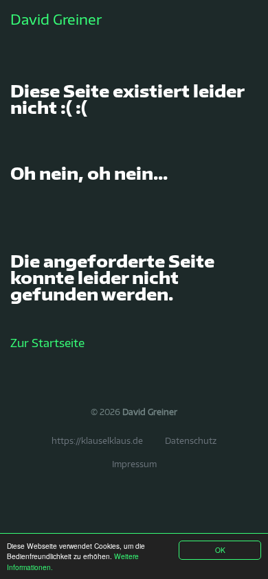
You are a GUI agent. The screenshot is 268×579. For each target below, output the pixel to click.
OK (220, 550)
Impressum (134, 464)
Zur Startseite (47, 343)
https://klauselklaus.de (97, 441)
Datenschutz (190, 441)
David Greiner (56, 18)
